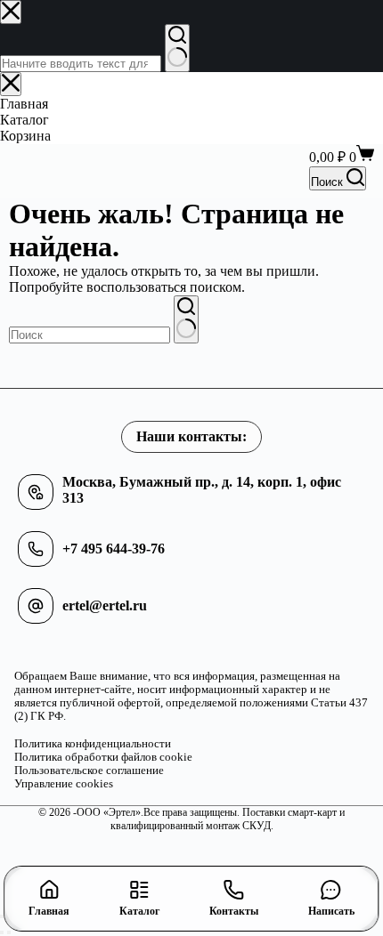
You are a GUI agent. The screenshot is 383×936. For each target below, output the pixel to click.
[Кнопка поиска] (186, 319)
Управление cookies (63, 784)
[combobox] (89, 335)
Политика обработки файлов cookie (103, 757)
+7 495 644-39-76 (113, 548)
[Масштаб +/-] (2, 916)
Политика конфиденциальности (92, 744)
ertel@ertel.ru (104, 605)
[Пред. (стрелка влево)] (2, 932)
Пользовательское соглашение (89, 770)
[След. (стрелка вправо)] (9, 932)
